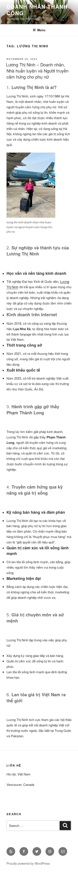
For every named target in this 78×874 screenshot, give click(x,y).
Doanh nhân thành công (37, 10)
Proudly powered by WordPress (28, 863)
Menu (41, 30)
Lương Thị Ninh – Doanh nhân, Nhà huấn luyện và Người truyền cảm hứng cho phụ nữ (37, 70)
